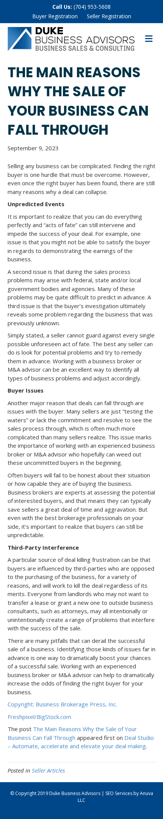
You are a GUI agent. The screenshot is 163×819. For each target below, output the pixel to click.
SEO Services (118, 793)
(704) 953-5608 (92, 6)
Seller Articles (48, 770)
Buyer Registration (55, 16)
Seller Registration (109, 16)
